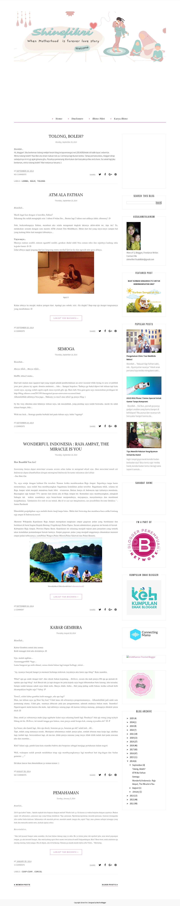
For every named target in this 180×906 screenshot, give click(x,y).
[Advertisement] (90, 83)
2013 (132, 795)
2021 (132, 734)
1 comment (19, 609)
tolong (41, 181)
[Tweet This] (100, 174)
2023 (132, 726)
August (135, 788)
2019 (132, 741)
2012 (132, 799)
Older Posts (109, 885)
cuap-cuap (27, 871)
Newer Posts (23, 885)
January (135, 791)
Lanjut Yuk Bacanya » (66, 318)
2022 (132, 730)
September (137, 765)
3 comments (19, 865)
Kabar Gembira (66, 627)
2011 (132, 803)
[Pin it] (115, 174)
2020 (132, 737)
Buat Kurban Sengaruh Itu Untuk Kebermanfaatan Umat (144, 282)
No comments (20, 174)
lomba (25, 181)
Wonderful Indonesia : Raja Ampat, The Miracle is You (66, 446)
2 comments (19, 426)
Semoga (66, 348)
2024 (132, 722)
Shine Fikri (84, 903)
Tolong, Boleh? (66, 136)
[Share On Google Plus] (110, 174)
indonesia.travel (77, 586)
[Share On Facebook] (105, 174)
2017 (132, 749)
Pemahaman (66, 792)
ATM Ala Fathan (66, 194)
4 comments (19, 331)
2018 (132, 745)
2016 (132, 753)
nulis (33, 181)
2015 (132, 757)
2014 (132, 761)
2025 (132, 718)
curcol (38, 871)
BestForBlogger (101, 903)
